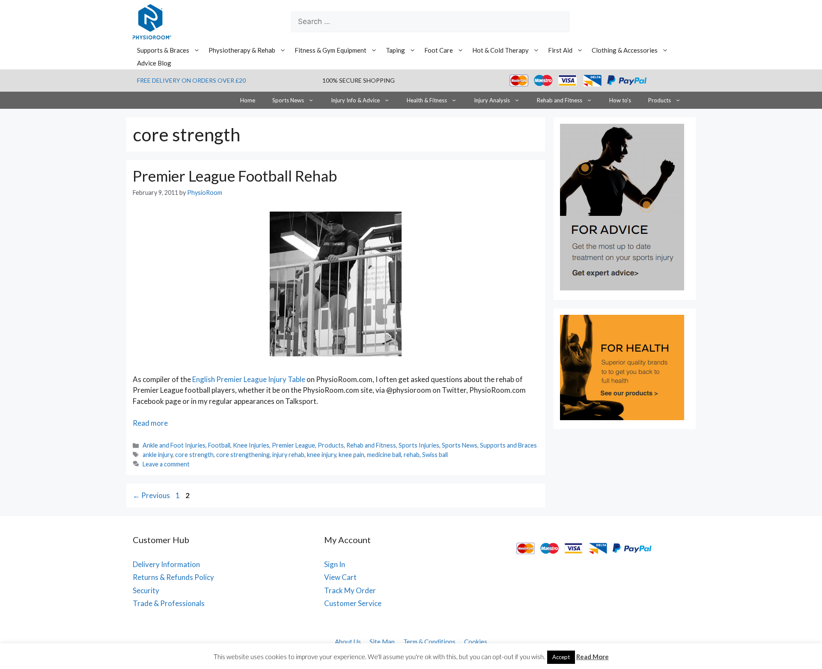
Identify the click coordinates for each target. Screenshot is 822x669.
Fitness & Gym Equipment (330, 50)
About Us (348, 641)
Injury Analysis (492, 100)
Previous (151, 495)
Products (659, 100)
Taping (395, 50)
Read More (592, 656)
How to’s (620, 100)
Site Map (382, 641)
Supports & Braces (163, 50)
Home (247, 100)
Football (219, 445)
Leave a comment (166, 464)
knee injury (321, 454)
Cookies (475, 641)
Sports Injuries (419, 445)
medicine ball (384, 454)
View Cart (340, 577)
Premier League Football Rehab (235, 176)
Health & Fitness (427, 100)
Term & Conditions (429, 641)
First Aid (560, 50)
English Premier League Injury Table (248, 379)
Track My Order (350, 590)
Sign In (334, 564)
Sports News (288, 100)
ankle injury (158, 454)
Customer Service (352, 603)
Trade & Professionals (169, 603)
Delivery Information (166, 564)
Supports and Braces (508, 445)
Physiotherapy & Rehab (241, 50)
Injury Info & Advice (355, 100)
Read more (150, 422)
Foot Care (438, 50)
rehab (412, 454)
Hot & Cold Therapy (500, 50)
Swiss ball (435, 454)
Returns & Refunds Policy (173, 577)
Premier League (293, 445)
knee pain (351, 454)
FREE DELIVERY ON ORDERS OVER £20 (191, 80)
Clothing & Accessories (625, 50)
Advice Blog (154, 63)
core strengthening (243, 454)
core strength (194, 454)
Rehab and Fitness (559, 100)
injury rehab (288, 454)
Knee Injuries (251, 445)
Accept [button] (561, 657)
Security (146, 590)
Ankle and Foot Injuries (174, 445)
